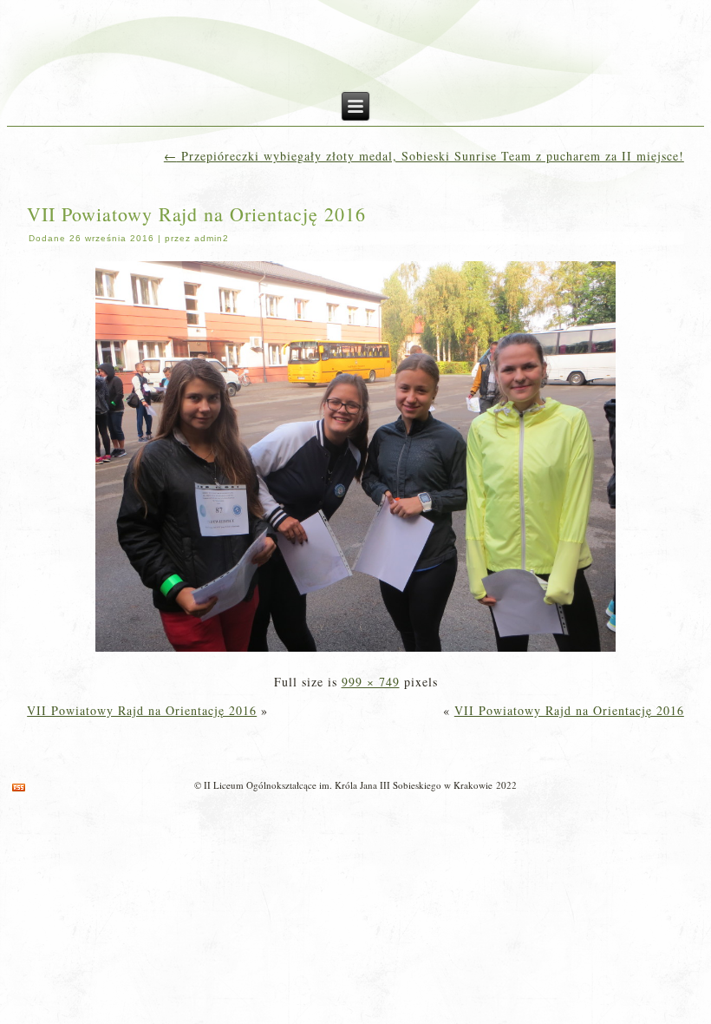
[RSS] (18, 787)
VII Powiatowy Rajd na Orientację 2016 (196, 213)
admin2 (211, 238)
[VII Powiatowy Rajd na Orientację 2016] (355, 653)
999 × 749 (371, 681)
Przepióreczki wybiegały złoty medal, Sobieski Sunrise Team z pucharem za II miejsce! (424, 156)
